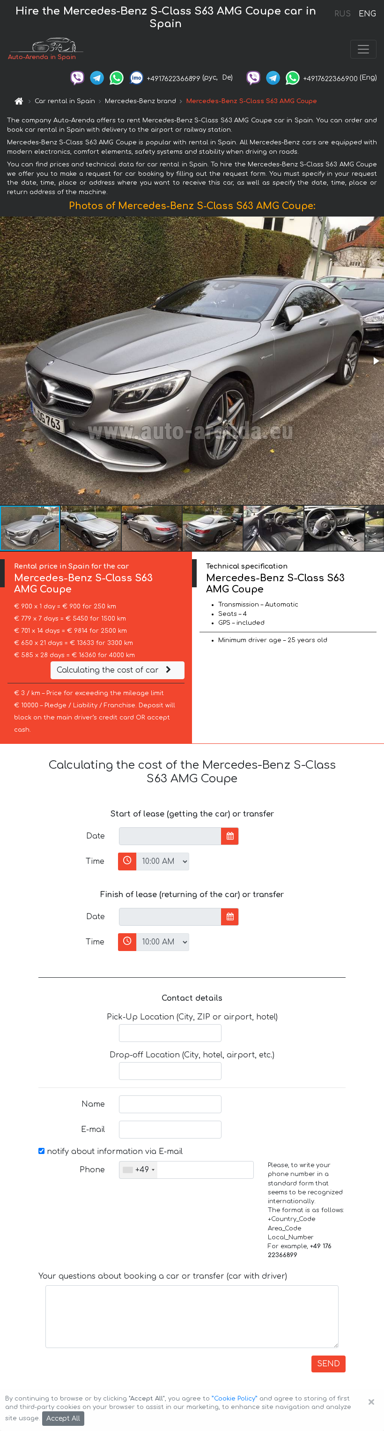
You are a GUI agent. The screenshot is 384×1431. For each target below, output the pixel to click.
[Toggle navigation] (363, 49)
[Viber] (77, 77)
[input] (170, 836)
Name (93, 1104)
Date (95, 836)
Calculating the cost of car (109, 670)
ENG (367, 14)
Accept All (63, 1418)
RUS (342, 14)
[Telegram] (97, 77)
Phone (92, 1170)
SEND (328, 1364)
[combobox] (138, 1169)
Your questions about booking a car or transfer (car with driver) (162, 1276)
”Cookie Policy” (235, 1398)
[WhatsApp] (117, 77)
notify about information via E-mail (113, 1151)
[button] (375, 360)
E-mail (93, 1129)
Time (95, 861)
